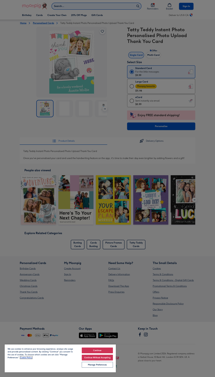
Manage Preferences (97, 365)
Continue (97, 350)
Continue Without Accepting (97, 357)
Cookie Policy (26, 357)
